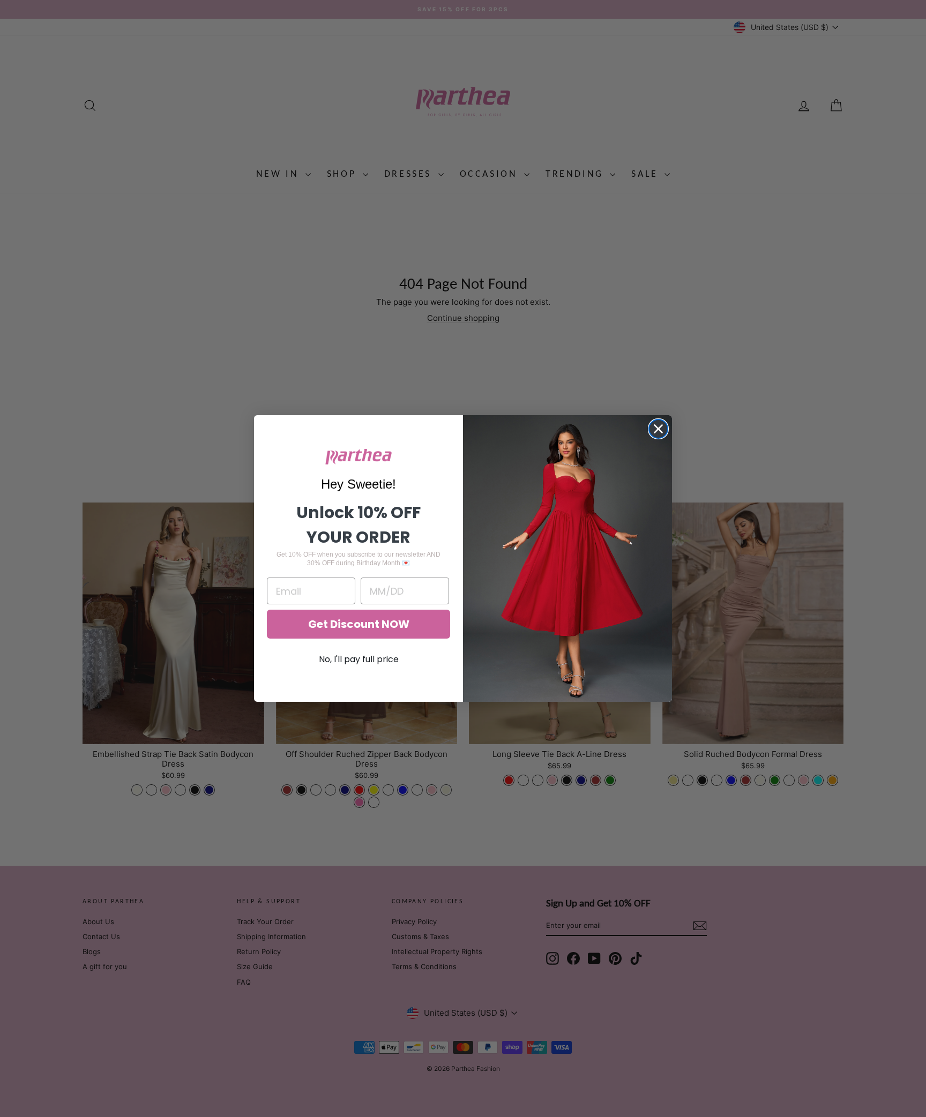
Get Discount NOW (358, 624)
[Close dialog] (658, 428)
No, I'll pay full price (359, 659)
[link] (358, 456)
